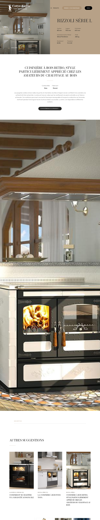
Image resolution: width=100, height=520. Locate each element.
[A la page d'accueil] (19, 8)
